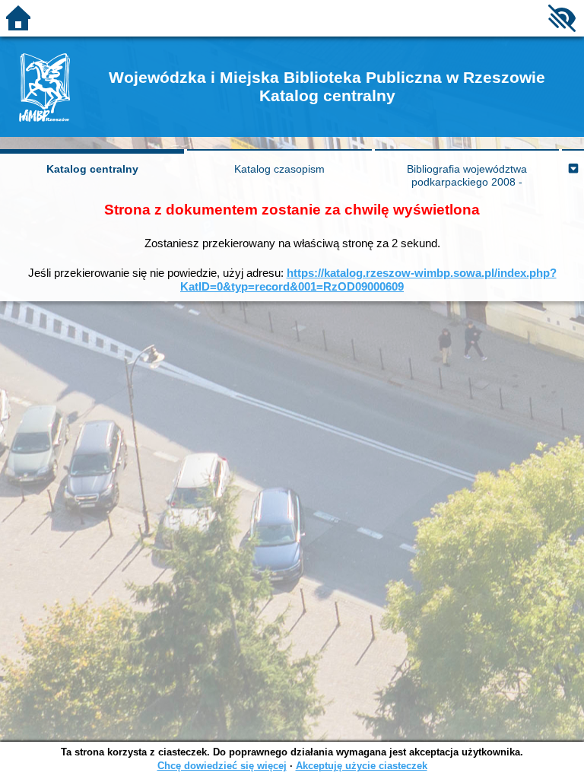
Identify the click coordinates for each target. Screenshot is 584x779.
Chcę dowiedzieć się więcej (222, 765)
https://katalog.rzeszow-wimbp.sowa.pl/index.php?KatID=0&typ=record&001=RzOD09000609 (368, 279)
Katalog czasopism (279, 169)
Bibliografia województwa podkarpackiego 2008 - (467, 175)
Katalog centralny (92, 169)
